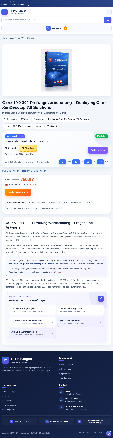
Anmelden (5, 2)
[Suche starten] (108, 20)
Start (4, 38)
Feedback (12, 5)
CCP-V (21, 38)
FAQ (27, 5)
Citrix (12, 38)
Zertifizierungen (67, 365)
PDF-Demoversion (10, 171)
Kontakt (4, 5)
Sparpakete (65, 374)
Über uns (21, 5)
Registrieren (14, 2)
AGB (89, 433)
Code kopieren (98, 150)
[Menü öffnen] (109, 12)
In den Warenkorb (18, 192)
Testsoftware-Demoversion (34, 171)
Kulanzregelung (10, 405)
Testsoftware (66, 369)
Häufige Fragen (10, 392)
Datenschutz (97, 433)
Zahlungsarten (9, 410)
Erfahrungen (66, 378)
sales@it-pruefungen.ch (74, 394)
